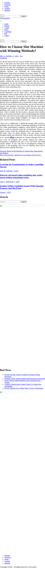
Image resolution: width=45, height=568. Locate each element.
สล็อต (12, 137)
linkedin (7, 3)
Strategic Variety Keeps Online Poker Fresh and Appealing (24, 378)
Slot (5, 34)
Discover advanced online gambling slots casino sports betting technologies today (21, 176)
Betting (6, 26)
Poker (6, 30)
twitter (6, 6)
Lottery (6, 35)
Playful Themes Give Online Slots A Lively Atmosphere (23, 388)
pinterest (7, 10)
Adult (6, 24)
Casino (6, 28)
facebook (7, 5)
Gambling (7, 32)
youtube (7, 8)
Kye (21, 56)
